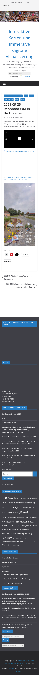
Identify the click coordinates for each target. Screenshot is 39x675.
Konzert (10, 526)
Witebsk (5, 545)
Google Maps (20, 517)
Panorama (7, 529)
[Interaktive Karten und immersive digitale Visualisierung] (19, 16)
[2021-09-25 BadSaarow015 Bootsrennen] (19, 161)
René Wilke (16, 538)
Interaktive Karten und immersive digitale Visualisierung (19, 44)
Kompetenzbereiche (9, 423)
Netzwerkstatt (16, 526)
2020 (24, 498)
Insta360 (16, 521)
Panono (33, 525)
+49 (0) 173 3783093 (8, 399)
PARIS (26, 530)
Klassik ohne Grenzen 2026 (11, 414)
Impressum (6, 567)
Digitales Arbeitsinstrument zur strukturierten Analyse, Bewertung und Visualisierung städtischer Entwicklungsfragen (18, 429)
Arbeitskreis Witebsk (15, 503)
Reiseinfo (7, 537)
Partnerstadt (31, 530)
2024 (35, 499)
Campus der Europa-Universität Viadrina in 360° (19, 437)
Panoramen (18, 529)
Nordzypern (25, 526)
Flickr (4, 512)
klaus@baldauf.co (8, 402)
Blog (25, 96)
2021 (28, 499)
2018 (16, 499)
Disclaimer (5, 571)
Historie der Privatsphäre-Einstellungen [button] (18, 579)
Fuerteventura (12, 517)
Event (31, 96)
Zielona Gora (15, 545)
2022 (32, 498)
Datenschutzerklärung (9, 558)
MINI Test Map (7, 469)
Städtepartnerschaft (10, 542)
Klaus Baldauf (18, 117)
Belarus (4, 508)
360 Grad (8, 498)
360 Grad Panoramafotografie (13, 96)
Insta (8, 521)
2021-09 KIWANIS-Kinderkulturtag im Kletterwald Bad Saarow (20, 285)
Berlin (8, 508)
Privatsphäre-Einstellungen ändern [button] (16, 575)
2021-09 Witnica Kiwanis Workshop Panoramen (18, 277)
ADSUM (4, 503)
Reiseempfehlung (23, 533)
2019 (20, 498)
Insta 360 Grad (9, 99)
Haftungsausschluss (9, 562)
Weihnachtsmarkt (29, 542)
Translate (26, 77)
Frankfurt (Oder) (13, 512)
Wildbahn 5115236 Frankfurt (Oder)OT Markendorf (9, 393)
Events (32, 508)
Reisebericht (8, 533)
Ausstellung (29, 502)
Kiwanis (25, 521)
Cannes (19, 508)
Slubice (21, 538)
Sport (17, 99)
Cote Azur (26, 507)
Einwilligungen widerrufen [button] (13, 583)
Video (20, 541)
